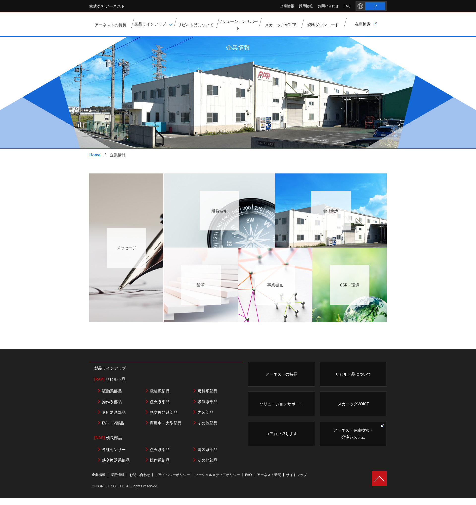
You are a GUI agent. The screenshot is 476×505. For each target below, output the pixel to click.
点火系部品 (160, 401)
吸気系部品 (207, 401)
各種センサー (114, 449)
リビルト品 (109, 379)
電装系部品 (160, 391)
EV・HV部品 (113, 423)
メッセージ (126, 248)
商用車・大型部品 (165, 423)
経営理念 (219, 210)
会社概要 (331, 210)
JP (375, 6)
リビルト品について (353, 374)
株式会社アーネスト (107, 6)
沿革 (201, 285)
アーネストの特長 (281, 374)
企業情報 (287, 5)
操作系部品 (112, 401)
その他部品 (207, 423)
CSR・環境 (349, 285)
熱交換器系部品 (164, 412)
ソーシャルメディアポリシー (217, 474)
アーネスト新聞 (269, 474)
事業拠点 (275, 285)
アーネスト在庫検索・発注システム (353, 433)
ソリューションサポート (281, 404)
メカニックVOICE (353, 404)
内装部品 (205, 412)
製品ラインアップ (110, 368)
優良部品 (108, 437)
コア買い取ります (281, 433)
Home (94, 155)
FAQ (347, 5)
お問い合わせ (328, 5)
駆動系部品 (112, 391)
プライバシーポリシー (172, 474)
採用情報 (306, 5)
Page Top (379, 478)
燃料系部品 (207, 391)
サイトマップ (296, 474)
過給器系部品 (114, 412)
